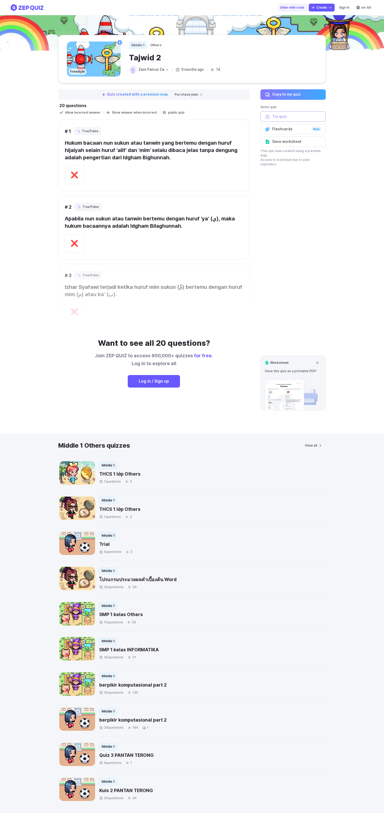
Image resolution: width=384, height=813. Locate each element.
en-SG (366, 7)
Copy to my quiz (286, 94)
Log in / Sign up (154, 381)
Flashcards (295, 129)
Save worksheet (286, 141)
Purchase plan (186, 94)
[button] (293, 383)
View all (311, 445)
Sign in (344, 7)
